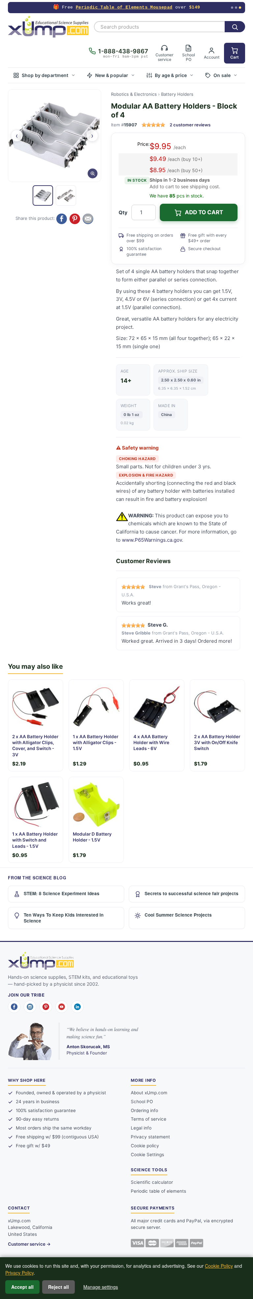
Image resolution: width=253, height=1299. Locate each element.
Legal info (141, 1127)
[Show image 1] (43, 195)
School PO (142, 1101)
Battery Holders (177, 94)
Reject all (58, 1287)
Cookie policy (145, 1145)
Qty (123, 212)
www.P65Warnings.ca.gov (152, 540)
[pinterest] (46, 1006)
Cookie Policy (219, 1265)
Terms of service (148, 1119)
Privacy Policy (19, 1272)
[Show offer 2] (236, 8)
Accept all (22, 1287)
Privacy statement (150, 1136)
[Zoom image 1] (54, 136)
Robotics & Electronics (134, 94)
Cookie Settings (147, 1154)
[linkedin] (77, 1006)
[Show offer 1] (232, 8)
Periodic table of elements (158, 1191)
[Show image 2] (66, 195)
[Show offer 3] (240, 8)
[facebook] (14, 1006)
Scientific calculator (152, 1182)
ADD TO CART (204, 212)
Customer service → (29, 1244)
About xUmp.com (149, 1092)
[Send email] (88, 219)
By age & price (171, 75)
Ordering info (144, 1110)
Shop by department (45, 75)
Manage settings (100, 1287)
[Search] (235, 26)
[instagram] (30, 1006)
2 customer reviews (190, 124)
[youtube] (61, 1006)
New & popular (111, 75)
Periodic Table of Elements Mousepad (124, 7)
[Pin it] (75, 219)
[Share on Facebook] (61, 219)
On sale (222, 75)
